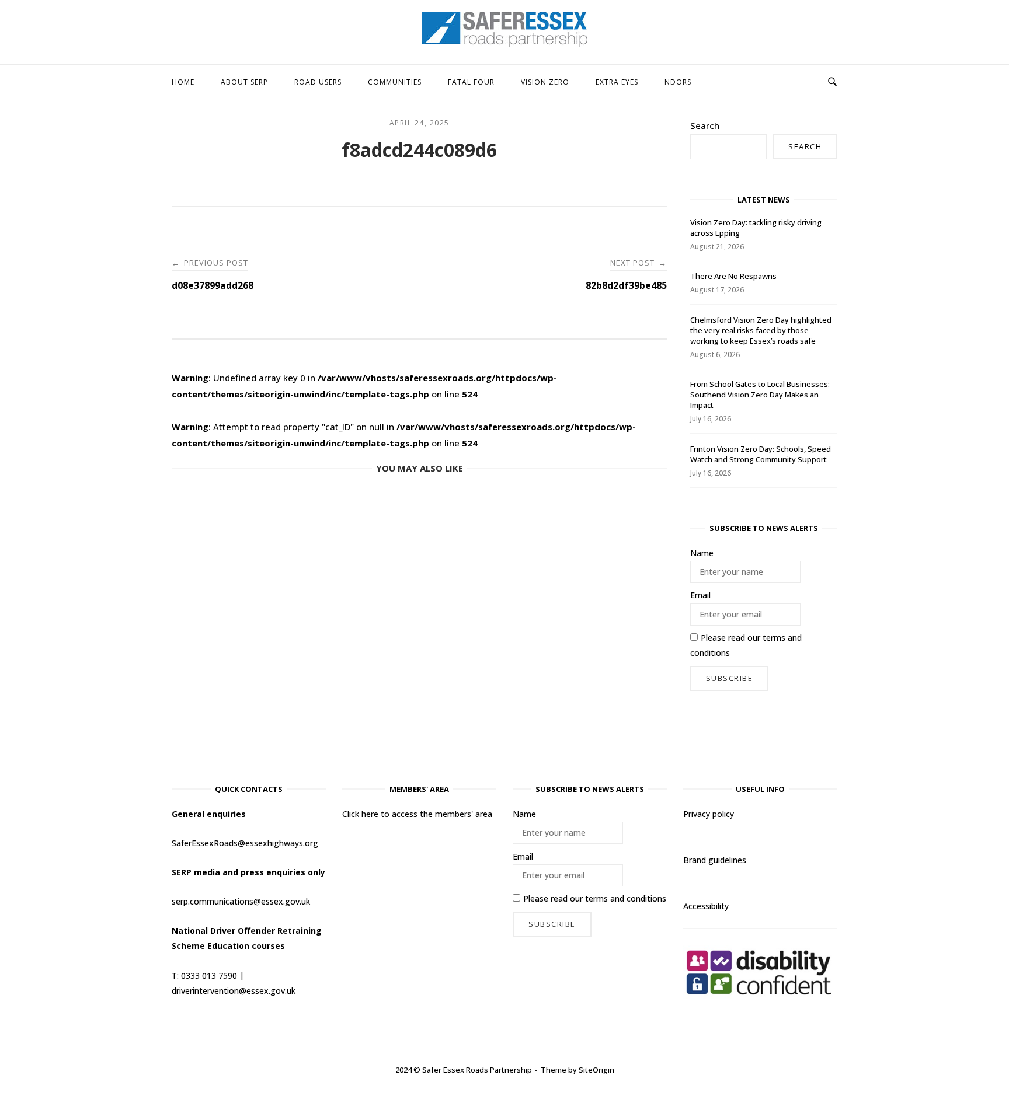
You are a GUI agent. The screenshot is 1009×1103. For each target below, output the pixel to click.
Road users (318, 82)
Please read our (746, 645)
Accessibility (706, 906)
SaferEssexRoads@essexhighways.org (245, 843)
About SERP (244, 82)
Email (700, 595)
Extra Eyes (617, 82)
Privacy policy (708, 813)
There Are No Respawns (733, 276)
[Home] (504, 44)
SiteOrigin (596, 1069)
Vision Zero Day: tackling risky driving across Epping (756, 227)
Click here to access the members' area (417, 813)
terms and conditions (625, 898)
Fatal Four (471, 82)
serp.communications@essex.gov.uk (241, 901)
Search (704, 125)
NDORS (677, 82)
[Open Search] (832, 82)
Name (702, 553)
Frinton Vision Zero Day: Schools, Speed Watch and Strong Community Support (760, 454)
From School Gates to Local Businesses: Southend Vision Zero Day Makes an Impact (760, 394)
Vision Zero (545, 82)
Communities (395, 82)
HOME (183, 82)
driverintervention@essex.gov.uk (233, 990)
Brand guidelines (714, 859)
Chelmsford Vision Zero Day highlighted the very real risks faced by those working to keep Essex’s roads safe (760, 330)
